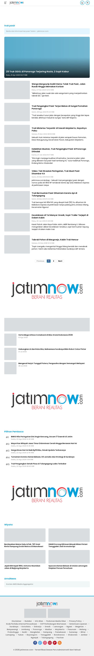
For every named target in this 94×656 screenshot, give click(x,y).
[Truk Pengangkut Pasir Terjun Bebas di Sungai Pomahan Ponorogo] (17, 112)
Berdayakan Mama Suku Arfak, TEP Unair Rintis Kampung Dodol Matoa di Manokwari (23, 545)
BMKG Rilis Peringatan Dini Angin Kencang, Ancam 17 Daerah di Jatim (41, 437)
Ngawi (69, 626)
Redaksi (28, 621)
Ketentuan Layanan (78, 624)
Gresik (47, 626)
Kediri (24, 632)
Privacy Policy (75, 621)
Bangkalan (35, 632)
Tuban (21, 635)
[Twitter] (40, 643)
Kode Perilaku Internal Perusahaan (21, 624)
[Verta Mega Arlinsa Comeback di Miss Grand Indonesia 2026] (10, 340)
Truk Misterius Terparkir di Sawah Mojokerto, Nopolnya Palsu (59, 129)
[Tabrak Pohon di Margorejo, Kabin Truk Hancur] (17, 244)
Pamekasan (60, 632)
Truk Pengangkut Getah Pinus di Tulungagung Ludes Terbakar (38, 464)
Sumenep (73, 632)
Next (60, 261)
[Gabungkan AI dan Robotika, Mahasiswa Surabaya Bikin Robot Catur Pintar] (10, 354)
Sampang (47, 632)
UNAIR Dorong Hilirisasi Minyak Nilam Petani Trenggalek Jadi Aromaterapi (67, 545)
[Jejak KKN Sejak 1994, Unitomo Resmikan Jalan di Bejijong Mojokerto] (25, 556)
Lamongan (58, 626)
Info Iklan (39, 621)
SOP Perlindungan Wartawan (53, 624)
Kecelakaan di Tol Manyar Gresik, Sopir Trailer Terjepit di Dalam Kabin (60, 216)
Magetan (79, 626)
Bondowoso (59, 635)
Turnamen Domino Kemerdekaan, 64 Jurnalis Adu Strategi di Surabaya (42, 457)
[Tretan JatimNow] (47, 324)
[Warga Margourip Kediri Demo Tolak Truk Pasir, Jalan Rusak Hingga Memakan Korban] (17, 90)
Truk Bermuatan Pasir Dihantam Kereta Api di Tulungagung (54, 194)
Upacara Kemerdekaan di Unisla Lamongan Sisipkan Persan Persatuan (67, 567)
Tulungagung (47, 637)
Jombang (25, 629)
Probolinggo (13, 632)
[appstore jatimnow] (59, 614)
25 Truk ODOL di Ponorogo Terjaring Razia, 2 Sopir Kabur (37, 71)
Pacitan (60, 637)
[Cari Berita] (88, 3)
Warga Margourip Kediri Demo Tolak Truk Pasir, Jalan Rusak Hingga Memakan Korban (58, 85)
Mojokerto (60, 629)
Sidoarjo (37, 626)
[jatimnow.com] (16, 3)
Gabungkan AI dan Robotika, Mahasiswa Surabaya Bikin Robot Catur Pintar (52, 349)
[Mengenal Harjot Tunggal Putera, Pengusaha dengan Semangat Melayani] (10, 368)
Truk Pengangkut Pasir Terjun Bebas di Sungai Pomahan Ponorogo (60, 107)
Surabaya (14, 626)
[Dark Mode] (82, 3)
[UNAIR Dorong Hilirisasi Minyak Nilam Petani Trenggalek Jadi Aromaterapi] (69, 535)
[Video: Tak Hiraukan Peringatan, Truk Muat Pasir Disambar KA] (17, 178)
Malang (82, 629)
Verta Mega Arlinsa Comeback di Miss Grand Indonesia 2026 (45, 335)
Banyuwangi (12, 629)
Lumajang (10, 635)
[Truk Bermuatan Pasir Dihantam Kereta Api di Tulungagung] (17, 200)
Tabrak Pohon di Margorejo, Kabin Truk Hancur (55, 239)
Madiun (48, 629)
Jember (84, 635)
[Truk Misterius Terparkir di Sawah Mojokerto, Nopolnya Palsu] (17, 134)
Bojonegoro (32, 635)
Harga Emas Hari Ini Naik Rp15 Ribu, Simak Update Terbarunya (38, 450)
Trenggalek (46, 635)
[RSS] (60, 643)
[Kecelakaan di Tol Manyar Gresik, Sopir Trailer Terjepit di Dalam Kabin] (17, 222)
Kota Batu (26, 626)
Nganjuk (34, 637)
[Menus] (6, 3)
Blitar (83, 632)
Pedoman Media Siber (56, 621)
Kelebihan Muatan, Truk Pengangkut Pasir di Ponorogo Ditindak (59, 150)
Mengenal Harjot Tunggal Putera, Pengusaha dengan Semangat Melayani (51, 363)
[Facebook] (35, 643)
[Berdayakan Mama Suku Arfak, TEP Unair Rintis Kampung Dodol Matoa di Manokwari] (25, 535)
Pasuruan (72, 629)
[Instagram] (45, 643)
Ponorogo (37, 629)
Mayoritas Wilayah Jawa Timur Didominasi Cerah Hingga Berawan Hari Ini (44, 443)
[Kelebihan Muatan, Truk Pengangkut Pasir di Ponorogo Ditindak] (17, 156)
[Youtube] (50, 643)
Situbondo (72, 635)
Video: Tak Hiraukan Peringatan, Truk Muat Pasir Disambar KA (56, 172)
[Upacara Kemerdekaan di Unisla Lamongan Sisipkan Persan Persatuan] (69, 556)
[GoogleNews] (55, 643)
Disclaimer (16, 621)
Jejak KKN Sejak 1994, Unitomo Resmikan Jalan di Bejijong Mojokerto (22, 567)
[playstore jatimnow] (35, 614)
